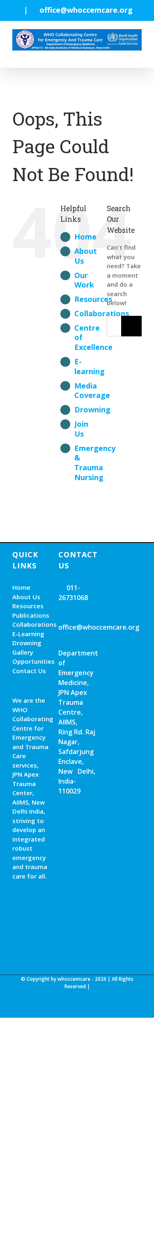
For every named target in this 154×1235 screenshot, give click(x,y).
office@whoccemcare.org (86, 10)
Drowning (92, 409)
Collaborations (31, 624)
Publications (30, 615)
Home (85, 236)
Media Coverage (92, 390)
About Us (85, 256)
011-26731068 (73, 592)
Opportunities (31, 661)
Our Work (84, 280)
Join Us (81, 429)
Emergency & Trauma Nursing (94, 462)
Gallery (22, 652)
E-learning (89, 366)
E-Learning (28, 634)
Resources (93, 299)
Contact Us (29, 671)
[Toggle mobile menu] (138, 55)
